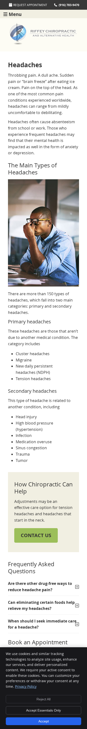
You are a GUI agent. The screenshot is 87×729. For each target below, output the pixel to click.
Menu (15, 14)
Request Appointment (30, 5)
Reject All (43, 699)
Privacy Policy (25, 686)
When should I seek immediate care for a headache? (42, 624)
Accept (43, 721)
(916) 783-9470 (69, 5)
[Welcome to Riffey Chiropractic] (43, 43)
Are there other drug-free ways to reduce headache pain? (40, 586)
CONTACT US (36, 535)
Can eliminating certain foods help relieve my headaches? (41, 605)
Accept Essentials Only (43, 710)
